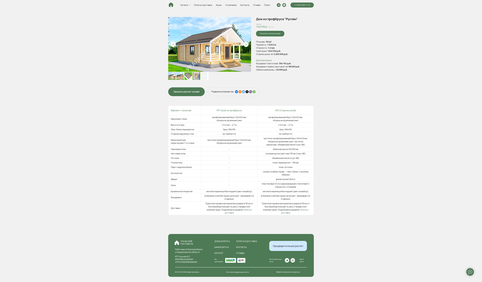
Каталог (218, 253)
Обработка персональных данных (288, 272)
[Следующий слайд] (246, 44)
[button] (270, 33)
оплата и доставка (246, 241)
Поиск (267, 5)
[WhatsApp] (254, 91)
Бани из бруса (221, 247)
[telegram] (279, 5)
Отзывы (256, 5)
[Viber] (250, 91)
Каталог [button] (184, 5)
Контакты (244, 5)
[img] (177, 243)
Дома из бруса (222, 241)
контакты (241, 247)
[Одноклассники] (240, 91)
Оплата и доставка (203, 5)
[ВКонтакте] (236, 91)
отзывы (240, 253)
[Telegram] (243, 91)
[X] (247, 91)
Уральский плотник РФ (186, 242)
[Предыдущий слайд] (173, 44)
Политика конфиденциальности (237, 272)
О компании (231, 5)
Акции (219, 5)
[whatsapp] (284, 5)
